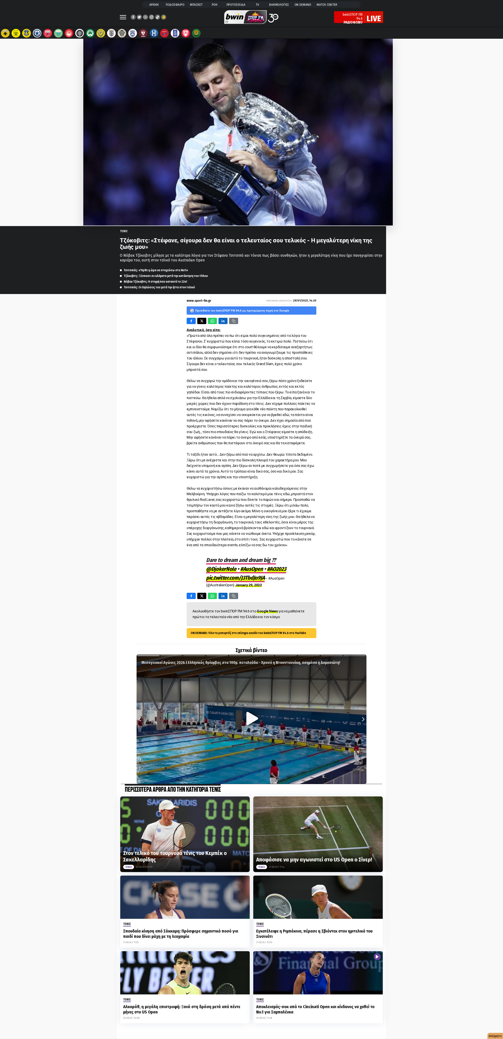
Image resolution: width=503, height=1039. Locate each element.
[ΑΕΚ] (5, 33)
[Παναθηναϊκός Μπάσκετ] (196, 33)
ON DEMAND (303, 4)
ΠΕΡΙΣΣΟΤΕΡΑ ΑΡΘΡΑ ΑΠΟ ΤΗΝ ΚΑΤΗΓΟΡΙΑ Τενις (173, 790)
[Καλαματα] (122, 33)
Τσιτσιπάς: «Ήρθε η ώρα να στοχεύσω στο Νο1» (156, 270)
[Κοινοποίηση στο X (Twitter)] (201, 321)
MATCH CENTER (327, 4)
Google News (267, 611)
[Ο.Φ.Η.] (79, 33)
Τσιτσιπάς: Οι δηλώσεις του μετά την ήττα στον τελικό (159, 287)
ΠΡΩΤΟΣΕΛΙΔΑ (236, 4)
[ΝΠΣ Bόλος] (47, 33)
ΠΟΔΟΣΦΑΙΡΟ (175, 4)
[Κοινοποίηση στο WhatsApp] (212, 321)
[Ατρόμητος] (37, 33)
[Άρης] (16, 33)
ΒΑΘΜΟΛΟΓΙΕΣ (279, 4)
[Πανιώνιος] (164, 33)
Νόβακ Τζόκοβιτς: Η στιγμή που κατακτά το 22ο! (155, 281)
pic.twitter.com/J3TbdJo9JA (235, 577)
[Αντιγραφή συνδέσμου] (233, 321)
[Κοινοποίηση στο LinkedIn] (223, 321)
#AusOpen (251, 569)
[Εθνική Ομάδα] (175, 33)
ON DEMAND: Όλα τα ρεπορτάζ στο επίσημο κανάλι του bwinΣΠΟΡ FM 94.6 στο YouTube (248, 633)
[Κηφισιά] (132, 33)
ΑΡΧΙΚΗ (154, 4)
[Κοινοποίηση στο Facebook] (191, 321)
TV (257, 4)
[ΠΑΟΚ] (111, 33)
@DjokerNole (221, 569)
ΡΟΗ (215, 4)
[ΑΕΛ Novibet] (143, 33)
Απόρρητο (495, 1036)
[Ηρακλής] (154, 33)
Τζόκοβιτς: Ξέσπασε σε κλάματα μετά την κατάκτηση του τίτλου (166, 276)
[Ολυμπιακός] (69, 33)
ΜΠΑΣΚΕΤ (196, 4)
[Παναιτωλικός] (100, 33)
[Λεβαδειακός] (58, 33)
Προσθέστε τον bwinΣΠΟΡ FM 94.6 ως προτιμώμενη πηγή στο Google (242, 310)
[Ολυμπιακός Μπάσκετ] (185, 33)
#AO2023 (276, 569)
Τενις (124, 231)
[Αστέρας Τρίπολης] (26, 33)
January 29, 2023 (248, 585)
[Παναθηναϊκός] (90, 33)
